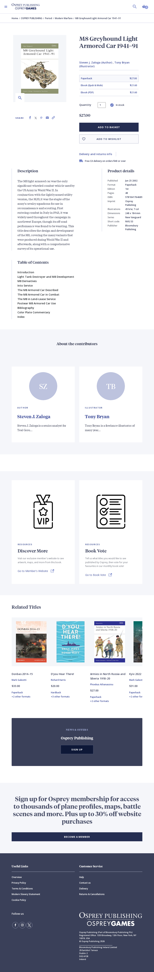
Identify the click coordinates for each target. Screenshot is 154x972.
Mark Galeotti (19, 680)
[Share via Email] (47, 117)
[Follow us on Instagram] (22, 925)
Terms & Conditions (22, 888)
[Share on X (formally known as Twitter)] (35, 117)
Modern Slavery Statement (26, 894)
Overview (17, 877)
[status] (102, 105)
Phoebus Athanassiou (101, 684)
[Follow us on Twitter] (29, 925)
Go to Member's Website (33, 571)
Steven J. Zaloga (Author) (95, 62)
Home (15, 18)
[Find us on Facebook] (15, 925)
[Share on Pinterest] (41, 117)
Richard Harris (58, 680)
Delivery (83, 888)
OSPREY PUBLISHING (31, 18)
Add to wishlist (109, 139)
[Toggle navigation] (6, 7)
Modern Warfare (63, 18)
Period (48, 18)
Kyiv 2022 (135, 674)
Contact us (85, 882)
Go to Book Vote (95, 575)
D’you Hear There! (62, 674)
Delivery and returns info (95, 154)
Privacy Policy (19, 882)
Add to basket (109, 127)
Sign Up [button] (77, 749)
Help (81, 877)
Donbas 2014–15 (22, 674)
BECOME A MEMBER (77, 836)
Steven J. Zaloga (33, 416)
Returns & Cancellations (92, 894)
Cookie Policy (19, 900)
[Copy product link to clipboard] (53, 117)
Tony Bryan (97, 416)
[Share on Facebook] (30, 117)
